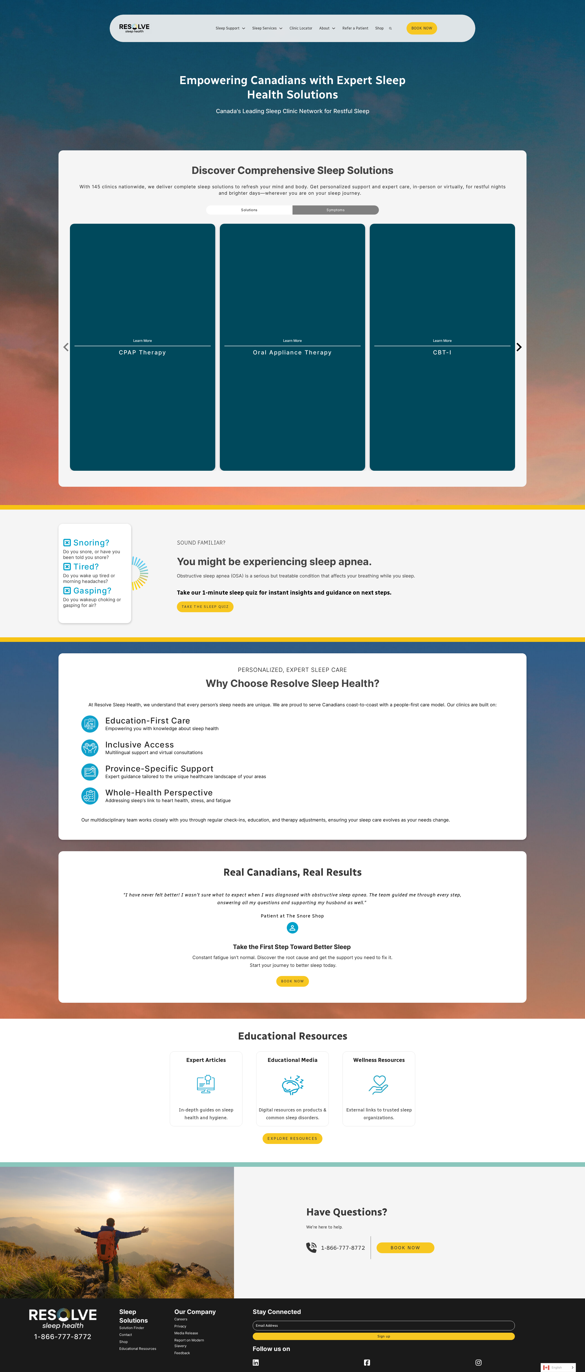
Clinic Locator (301, 28)
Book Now (292, 981)
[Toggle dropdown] (243, 28)
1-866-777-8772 (343, 1248)
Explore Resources (292, 1138)
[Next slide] (518, 347)
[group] (142, 347)
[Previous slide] (66, 347)
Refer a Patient (355, 28)
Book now (421, 28)
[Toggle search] (390, 28)
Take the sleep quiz (205, 607)
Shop (379, 28)
